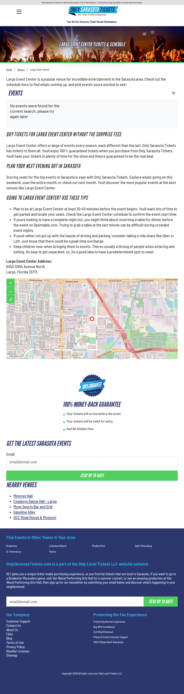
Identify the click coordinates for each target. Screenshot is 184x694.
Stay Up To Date (119, 81)
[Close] (143, 45)
